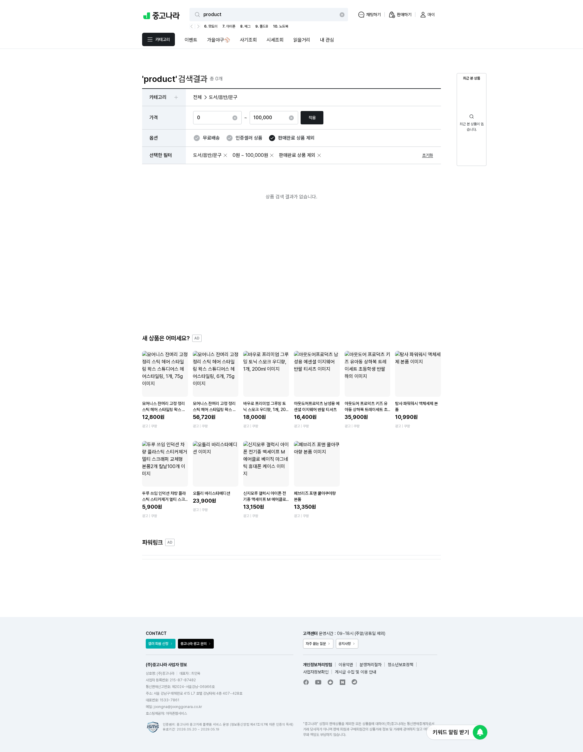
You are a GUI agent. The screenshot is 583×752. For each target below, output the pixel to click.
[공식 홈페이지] (355, 682)
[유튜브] (318, 682)
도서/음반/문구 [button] (223, 97)
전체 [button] (197, 97)
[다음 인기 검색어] (197, 26)
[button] (225, 155)
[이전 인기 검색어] (192, 26)
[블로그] (342, 682)
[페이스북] (306, 682)
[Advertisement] (291, 272)
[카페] (330, 682)
